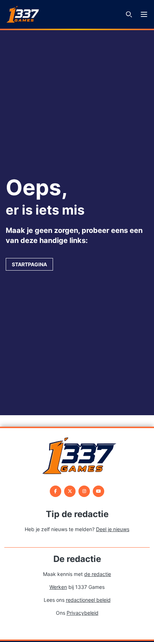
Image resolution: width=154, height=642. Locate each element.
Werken (58, 587)
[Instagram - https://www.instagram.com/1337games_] (84, 491)
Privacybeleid (82, 613)
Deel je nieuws (112, 529)
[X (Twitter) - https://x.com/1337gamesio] (70, 491)
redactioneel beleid (88, 600)
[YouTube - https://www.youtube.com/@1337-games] (98, 491)
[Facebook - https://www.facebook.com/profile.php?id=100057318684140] (55, 491)
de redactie (97, 574)
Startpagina (29, 264)
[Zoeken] (128, 14)
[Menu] (144, 14)
